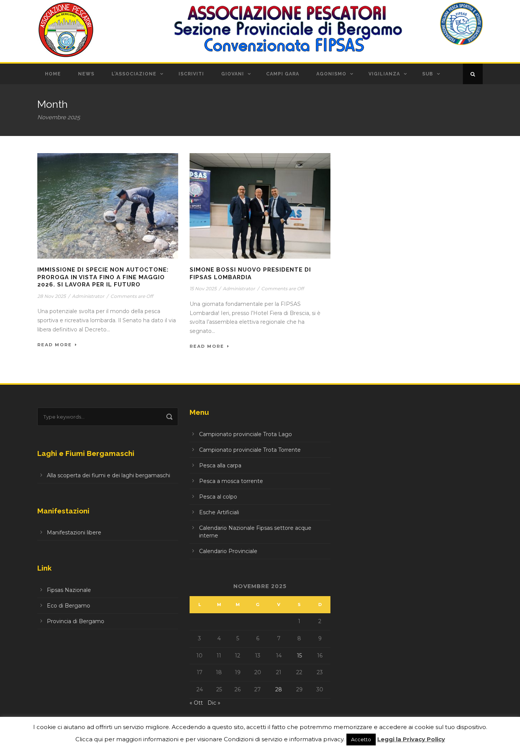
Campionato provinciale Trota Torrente (250, 449)
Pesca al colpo (218, 496)
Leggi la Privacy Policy (411, 739)
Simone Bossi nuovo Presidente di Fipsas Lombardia (250, 273)
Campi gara (282, 74)
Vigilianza (384, 74)
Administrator (88, 296)
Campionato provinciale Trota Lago (245, 434)
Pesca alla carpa (220, 465)
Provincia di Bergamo (75, 621)
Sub (427, 74)
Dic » (213, 702)
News (86, 74)
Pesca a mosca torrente (231, 481)
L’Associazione (134, 74)
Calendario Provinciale (228, 551)
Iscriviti (191, 74)
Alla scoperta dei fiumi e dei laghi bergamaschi (108, 475)
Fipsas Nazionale (69, 590)
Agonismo (331, 74)
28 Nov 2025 (51, 296)
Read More (54, 344)
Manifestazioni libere (74, 532)
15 (299, 655)
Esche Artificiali (219, 512)
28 (278, 689)
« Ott (196, 702)
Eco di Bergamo (68, 605)
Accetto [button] (361, 739)
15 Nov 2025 (203, 288)
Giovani (232, 74)
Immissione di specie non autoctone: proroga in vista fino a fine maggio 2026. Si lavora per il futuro (103, 277)
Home (53, 74)
